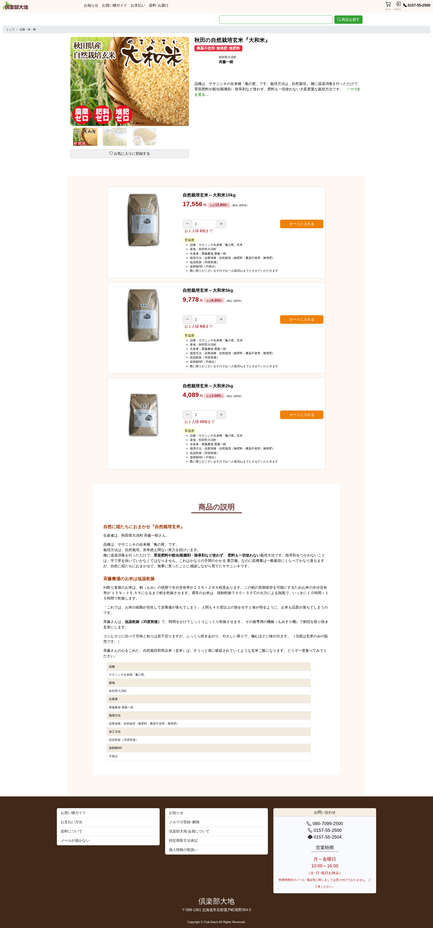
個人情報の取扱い (183, 850)
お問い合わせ (325, 812)
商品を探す (351, 19)
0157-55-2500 (419, 5)
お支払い (138, 5)
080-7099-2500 (327, 823)
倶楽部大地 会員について (189, 831)
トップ (10, 29)
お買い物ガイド (114, 5)
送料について (71, 831)
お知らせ (91, 5)
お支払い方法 (71, 822)
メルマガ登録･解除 (184, 822)
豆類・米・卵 (28, 29)
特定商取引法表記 (183, 840)
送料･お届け (159, 5)
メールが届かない (75, 840)
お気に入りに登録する (132, 153)
